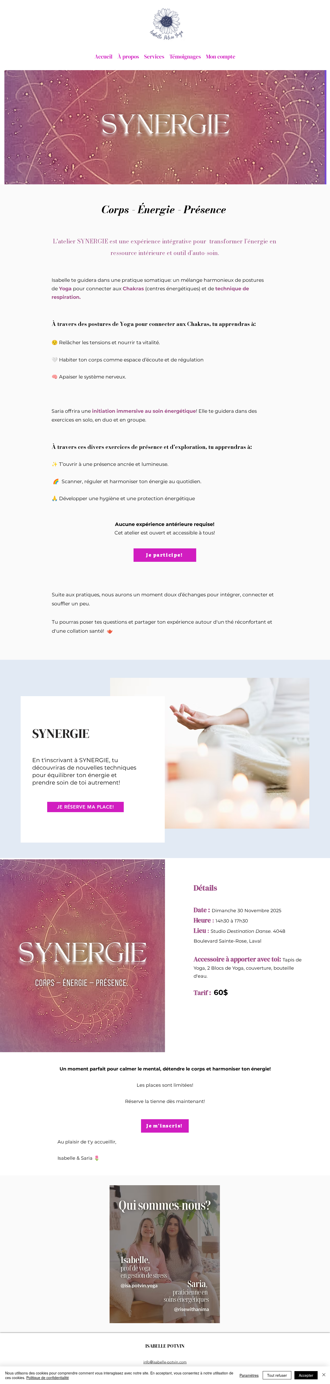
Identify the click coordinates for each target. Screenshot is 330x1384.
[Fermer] (324, 1375)
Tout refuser (277, 1375)
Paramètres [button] (249, 1375)
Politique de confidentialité (47, 1377)
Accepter (306, 1375)
